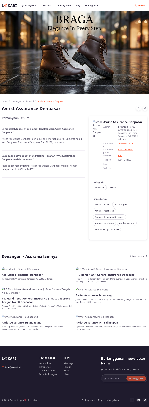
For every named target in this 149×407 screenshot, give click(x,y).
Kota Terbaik (45, 363)
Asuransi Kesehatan (104, 210)
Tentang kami (63, 5)
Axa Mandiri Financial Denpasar (22, 274)
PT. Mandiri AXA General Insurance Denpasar (105, 274)
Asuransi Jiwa (121, 204)
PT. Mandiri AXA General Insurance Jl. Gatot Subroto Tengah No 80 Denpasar (36, 300)
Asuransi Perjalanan (104, 223)
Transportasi (45, 366)
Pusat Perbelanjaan (48, 374)
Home (5, 101)
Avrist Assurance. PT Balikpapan (97, 322)
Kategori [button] (29, 5)
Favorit (67, 366)
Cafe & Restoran (47, 370)
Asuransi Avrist (102, 204)
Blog (78, 5)
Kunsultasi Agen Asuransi (107, 229)
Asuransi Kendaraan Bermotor (109, 217)
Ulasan (67, 374)
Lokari (35, 400)
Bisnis (66, 370)
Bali (120, 155)
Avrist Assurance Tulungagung (21, 322)
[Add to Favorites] (138, 108)
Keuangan (16, 101)
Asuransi (30, 101)
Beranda (47, 5)
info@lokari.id (13, 367)
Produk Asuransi (126, 223)
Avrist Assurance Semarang (94, 295)
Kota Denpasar (125, 149)
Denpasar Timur (126, 143)
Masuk (141, 5)
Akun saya (68, 363)
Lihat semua (137, 256)
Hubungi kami (92, 5)
